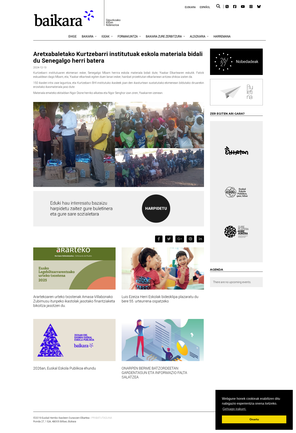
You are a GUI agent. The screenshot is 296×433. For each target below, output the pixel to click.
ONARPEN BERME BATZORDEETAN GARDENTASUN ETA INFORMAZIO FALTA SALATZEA (154, 372)
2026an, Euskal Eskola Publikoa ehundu (64, 368)
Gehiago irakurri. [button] (234, 409)
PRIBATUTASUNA (101, 418)
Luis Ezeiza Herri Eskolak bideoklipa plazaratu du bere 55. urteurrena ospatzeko (160, 298)
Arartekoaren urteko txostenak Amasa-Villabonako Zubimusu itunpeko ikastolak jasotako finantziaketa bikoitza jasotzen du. (74, 301)
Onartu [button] (254, 419)
